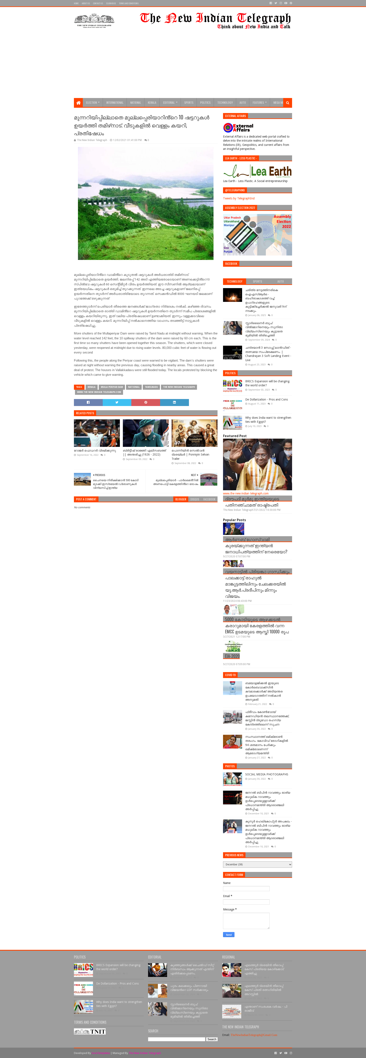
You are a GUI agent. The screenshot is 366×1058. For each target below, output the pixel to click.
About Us (86, 3)
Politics (205, 102)
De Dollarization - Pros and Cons (266, 399)
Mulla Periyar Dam (112, 387)
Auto (243, 102)
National (135, 102)
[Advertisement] (183, 66)
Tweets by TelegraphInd (239, 198)
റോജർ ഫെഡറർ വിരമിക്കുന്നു (95, 450)
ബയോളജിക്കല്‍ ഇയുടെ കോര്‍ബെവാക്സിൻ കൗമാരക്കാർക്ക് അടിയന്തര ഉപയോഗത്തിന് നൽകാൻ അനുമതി (264, 691)
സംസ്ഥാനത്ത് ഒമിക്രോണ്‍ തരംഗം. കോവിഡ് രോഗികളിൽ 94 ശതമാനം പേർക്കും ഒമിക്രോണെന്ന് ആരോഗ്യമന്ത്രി (266, 745)
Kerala (152, 102)
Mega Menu (280, 102)
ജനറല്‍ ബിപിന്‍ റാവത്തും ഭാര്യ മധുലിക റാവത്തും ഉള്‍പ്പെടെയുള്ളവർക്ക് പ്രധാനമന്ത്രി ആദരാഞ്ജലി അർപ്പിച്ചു (267, 801)
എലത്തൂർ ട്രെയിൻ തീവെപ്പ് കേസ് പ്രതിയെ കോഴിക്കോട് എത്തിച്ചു (264, 969)
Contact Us (98, 3)
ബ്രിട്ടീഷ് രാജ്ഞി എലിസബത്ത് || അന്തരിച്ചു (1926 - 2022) (144, 452)
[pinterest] (290, 3)
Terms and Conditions (129, 3)
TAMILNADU (151, 387)
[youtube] (286, 3)
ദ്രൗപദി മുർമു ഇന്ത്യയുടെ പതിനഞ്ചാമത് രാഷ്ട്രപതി (252, 501)
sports (188, 102)
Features (258, 102)
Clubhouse (111, 3)
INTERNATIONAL (114, 102)
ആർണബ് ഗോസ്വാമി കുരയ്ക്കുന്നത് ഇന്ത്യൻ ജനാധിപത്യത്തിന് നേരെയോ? (256, 545)
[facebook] (271, 3)
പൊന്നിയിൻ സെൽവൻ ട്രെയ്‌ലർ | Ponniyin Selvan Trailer (190, 454)
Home (76, 3)
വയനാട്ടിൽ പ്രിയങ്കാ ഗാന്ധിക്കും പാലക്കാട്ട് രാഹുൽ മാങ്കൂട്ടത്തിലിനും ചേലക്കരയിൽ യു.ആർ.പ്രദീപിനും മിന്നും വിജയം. (257, 583)
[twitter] (276, 3)
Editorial (169, 102)
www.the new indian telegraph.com (99, 392)
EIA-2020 (232, 656)
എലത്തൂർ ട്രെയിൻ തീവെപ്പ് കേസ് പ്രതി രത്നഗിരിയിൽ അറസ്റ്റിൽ (263, 990)
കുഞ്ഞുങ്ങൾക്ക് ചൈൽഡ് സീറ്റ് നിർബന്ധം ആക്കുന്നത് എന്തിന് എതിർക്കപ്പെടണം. (192, 969)
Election (91, 102)
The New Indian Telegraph (179, 387)
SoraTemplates (101, 1053)
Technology (225, 102)
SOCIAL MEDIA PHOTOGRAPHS (266, 774)
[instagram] (281, 3)
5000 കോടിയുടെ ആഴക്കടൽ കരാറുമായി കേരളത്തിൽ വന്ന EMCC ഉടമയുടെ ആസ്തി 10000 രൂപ (257, 625)
